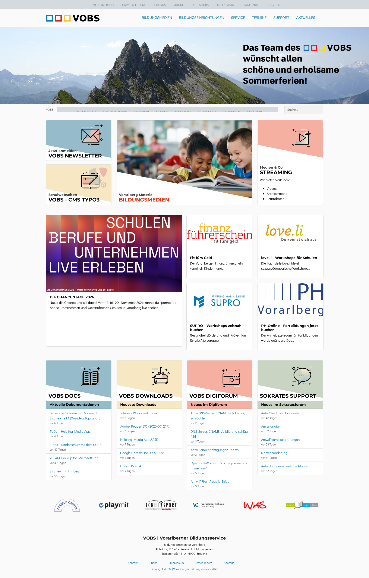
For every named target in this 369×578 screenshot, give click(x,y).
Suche (153, 563)
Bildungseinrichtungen (201, 17)
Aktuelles (305, 17)
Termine (259, 17)
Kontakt (133, 563)
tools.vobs (200, 5)
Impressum (176, 563)
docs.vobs (272, 5)
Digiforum (159, 5)
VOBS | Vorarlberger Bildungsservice (187, 569)
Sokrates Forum (132, 5)
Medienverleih (103, 5)
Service (238, 17)
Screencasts (224, 5)
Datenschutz (204, 563)
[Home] (73, 18)
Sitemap (229, 563)
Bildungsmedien (157, 17)
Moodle (179, 5)
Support (281, 17)
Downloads (249, 5)
